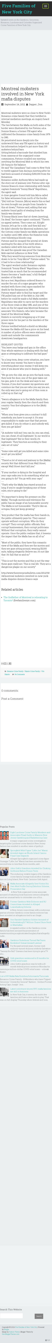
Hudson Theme (14, 1332)
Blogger (6, 1329)
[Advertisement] (26, 58)
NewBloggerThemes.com (10, 1334)
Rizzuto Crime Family (32, 671)
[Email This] (2, 663)
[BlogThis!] (5, 663)
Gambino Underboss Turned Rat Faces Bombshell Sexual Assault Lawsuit (27, 941)
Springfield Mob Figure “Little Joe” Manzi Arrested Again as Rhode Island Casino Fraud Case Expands (29, 853)
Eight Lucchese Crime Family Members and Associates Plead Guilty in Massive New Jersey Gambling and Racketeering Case (30, 835)
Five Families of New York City (18, 9)
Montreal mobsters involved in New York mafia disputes (22, 94)
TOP (48, 1340)
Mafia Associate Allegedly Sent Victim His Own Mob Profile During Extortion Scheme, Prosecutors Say (29, 886)
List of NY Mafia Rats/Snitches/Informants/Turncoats (24, 976)
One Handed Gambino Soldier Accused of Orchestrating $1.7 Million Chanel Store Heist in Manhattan (30, 922)
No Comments (20, 674)
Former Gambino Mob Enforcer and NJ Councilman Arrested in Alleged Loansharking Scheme (28, 904)
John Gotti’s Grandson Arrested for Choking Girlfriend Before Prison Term (30, 869)
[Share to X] (7, 663)
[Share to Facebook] (10, 663)
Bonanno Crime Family (15, 671)
